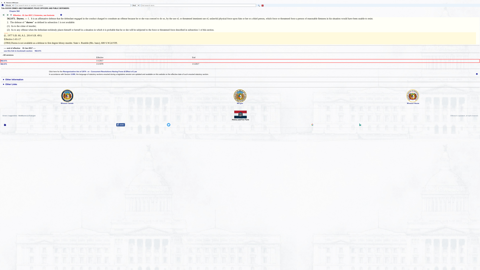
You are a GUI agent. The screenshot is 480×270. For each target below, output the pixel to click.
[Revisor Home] (5, 125)
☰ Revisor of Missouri (10, 2)
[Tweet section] (168, 126)
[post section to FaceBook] (120, 126)
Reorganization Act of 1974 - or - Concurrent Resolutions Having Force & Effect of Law (100, 71)
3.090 (73, 74)
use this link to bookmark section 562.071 (22, 51)
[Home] (3, 5)
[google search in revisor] (312, 125)
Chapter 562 (14, 11)
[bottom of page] (61, 15)
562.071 (4, 61)
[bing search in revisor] (360, 125)
